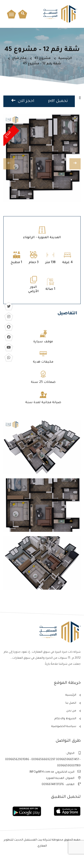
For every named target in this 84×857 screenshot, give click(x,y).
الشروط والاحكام (65, 718)
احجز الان (25, 101)
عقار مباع (19, 58)
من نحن (71, 711)
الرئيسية (65, 58)
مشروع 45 (42, 58)
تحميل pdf (58, 101)
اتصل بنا (70, 703)
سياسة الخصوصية (63, 726)
